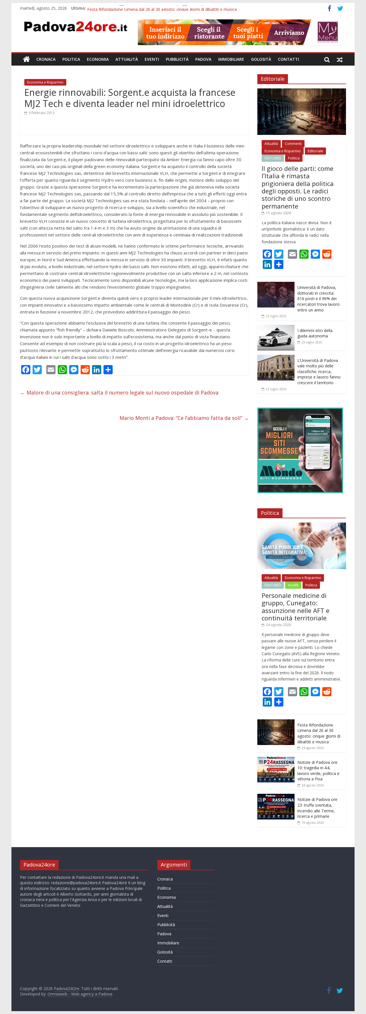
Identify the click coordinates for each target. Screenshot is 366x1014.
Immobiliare (231, 59)
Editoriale (315, 151)
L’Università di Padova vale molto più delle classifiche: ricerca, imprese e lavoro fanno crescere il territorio (319, 371)
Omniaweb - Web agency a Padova (79, 994)
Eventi (152, 59)
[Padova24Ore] (26, 59)
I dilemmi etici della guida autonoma (315, 333)
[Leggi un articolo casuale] (339, 59)
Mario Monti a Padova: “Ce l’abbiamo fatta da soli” (184, 417)
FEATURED (272, 158)
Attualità (127, 59)
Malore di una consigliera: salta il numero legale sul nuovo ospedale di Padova (119, 392)
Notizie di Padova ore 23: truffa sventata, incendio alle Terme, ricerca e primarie (317, 808)
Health (293, 585)
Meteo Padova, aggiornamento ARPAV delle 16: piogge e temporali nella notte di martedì (169, 8)
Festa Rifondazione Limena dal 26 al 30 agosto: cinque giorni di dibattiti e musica (318, 733)
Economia (98, 59)
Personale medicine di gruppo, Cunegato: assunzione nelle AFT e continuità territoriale (295, 606)
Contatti (288, 59)
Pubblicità (177, 59)
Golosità (261, 59)
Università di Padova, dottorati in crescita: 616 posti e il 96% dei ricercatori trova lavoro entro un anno (318, 298)
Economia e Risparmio (45, 82)
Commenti (293, 143)
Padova (203, 59)
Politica (71, 59)
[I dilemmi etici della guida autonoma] (276, 328)
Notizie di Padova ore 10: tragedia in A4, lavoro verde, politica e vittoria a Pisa (318, 771)
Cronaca (45, 59)
